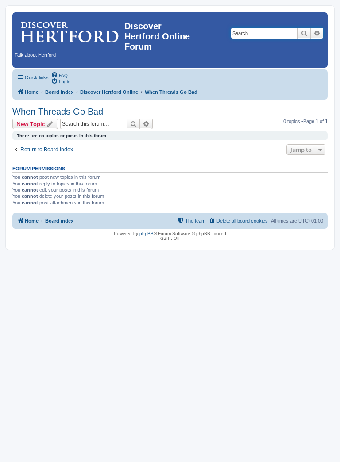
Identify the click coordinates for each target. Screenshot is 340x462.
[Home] (69, 29)
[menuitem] (59, 75)
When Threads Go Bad (57, 111)
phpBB (146, 233)
